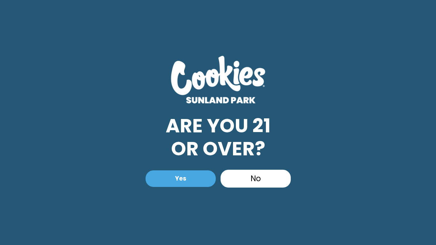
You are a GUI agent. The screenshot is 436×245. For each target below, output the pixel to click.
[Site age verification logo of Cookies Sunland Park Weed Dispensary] (218, 81)
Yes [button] (180, 178)
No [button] (256, 178)
